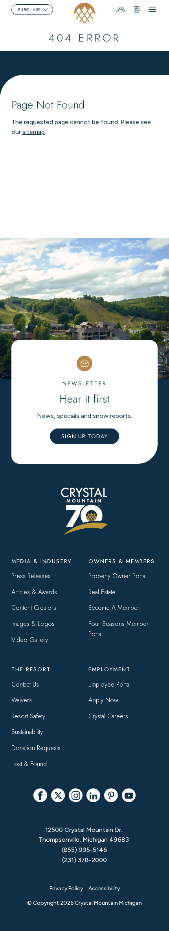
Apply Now (103, 700)
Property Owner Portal (117, 575)
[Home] (85, 13)
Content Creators (33, 607)
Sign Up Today (84, 436)
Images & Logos (33, 623)
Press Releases (31, 575)
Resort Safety (28, 716)
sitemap (33, 132)
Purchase (29, 9)
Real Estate (102, 592)
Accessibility (104, 888)
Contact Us (25, 684)
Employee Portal (109, 684)
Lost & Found (29, 763)
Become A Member (114, 607)
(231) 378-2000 (84, 860)
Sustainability (27, 731)
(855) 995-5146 (84, 849)
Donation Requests (36, 747)
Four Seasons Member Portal (118, 628)
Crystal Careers (108, 716)
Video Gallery (29, 639)
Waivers (21, 700)
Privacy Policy (66, 888)
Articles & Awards (34, 592)
